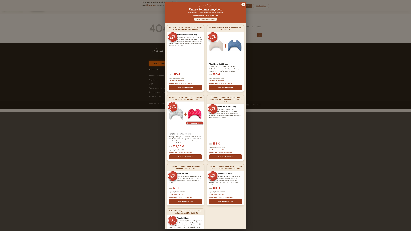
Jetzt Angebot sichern (185, 88)
